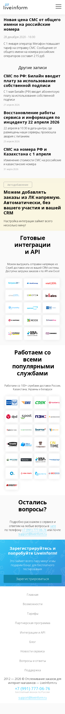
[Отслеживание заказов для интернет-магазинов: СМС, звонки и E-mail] (15, 8)
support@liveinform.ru (32, 534)
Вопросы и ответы (32, 661)
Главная (32, 595)
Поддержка (32, 670)
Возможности (32, 604)
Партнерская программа (32, 623)
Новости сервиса (32, 651)
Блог (32, 642)
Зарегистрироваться (32, 579)
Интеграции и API (32, 632)
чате (53, 526)
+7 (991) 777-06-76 (34, 530)
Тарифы (32, 614)
